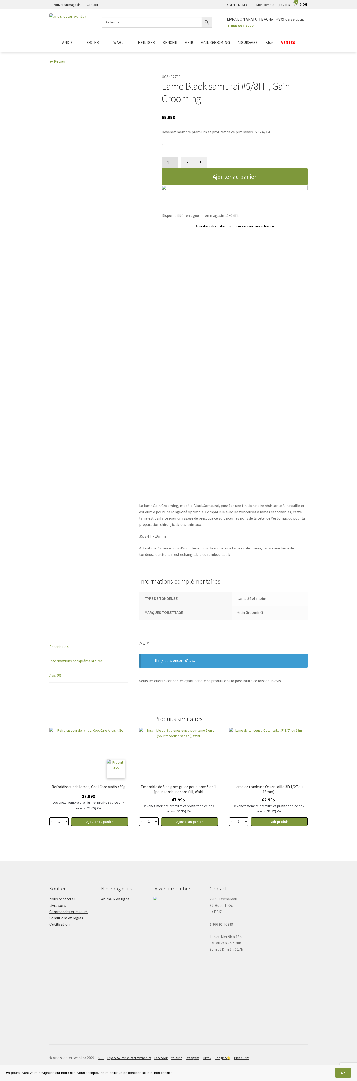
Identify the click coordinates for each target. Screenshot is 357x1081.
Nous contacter (62, 899)
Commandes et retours (68, 911)
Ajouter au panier (234, 176)
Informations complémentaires (75, 660)
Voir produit (279, 821)
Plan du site (241, 1058)
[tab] (88, 647)
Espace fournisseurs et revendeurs (129, 1058)
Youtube (176, 1058)
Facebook (161, 1058)
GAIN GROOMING (215, 42)
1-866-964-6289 (240, 25)
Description (59, 646)
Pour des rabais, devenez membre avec (235, 226)
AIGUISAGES (248, 42)
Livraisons (57, 905)
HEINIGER (146, 42)
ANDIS (67, 42)
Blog (269, 42)
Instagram (192, 1058)
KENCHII (170, 42)
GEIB (189, 42)
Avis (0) (55, 675)
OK (343, 1073)
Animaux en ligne (115, 899)
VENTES (288, 42)
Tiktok (207, 1058)
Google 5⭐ (222, 1058)
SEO (101, 1058)
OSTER (93, 42)
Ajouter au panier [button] (99, 821)
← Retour (57, 61)
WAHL (118, 42)
